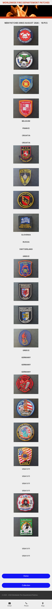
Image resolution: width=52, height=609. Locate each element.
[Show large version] (26, 36)
